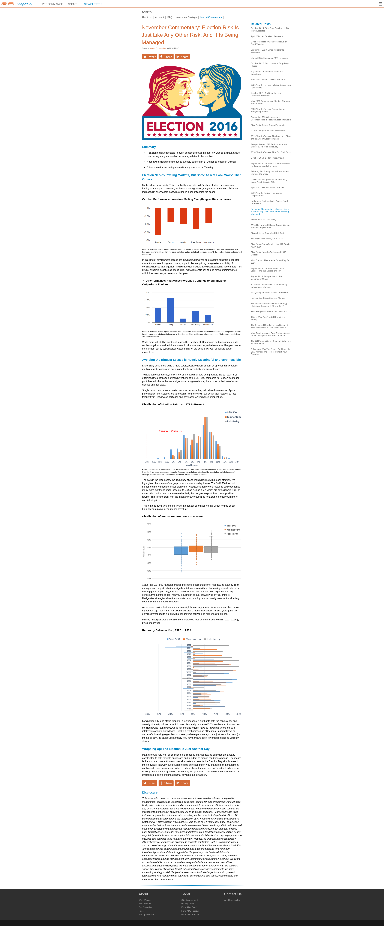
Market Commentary (211, 17)
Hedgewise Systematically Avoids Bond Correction (269, 202)
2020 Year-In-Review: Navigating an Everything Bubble (268, 110)
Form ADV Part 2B (190, 914)
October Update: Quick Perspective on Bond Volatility (269, 43)
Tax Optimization (146, 914)
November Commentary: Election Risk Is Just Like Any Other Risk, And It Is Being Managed (190, 35)
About (143, 894)
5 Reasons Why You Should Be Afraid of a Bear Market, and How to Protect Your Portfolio (271, 352)
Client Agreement (189, 900)
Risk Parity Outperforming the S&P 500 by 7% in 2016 (271, 245)
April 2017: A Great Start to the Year (268, 187)
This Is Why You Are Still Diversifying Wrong (268, 318)
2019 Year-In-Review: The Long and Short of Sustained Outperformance (271, 137)
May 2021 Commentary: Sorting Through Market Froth (270, 102)
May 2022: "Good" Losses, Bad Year (268, 79)
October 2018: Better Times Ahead (267, 158)
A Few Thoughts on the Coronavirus (268, 130)
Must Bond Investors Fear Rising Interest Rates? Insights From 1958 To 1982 (270, 334)
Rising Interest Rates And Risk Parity (268, 233)
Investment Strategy (186, 17)
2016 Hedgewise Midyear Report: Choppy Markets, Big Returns (271, 226)
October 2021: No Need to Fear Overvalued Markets (266, 94)
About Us (147, 17)
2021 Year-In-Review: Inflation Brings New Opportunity (271, 86)
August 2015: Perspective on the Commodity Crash (266, 277)
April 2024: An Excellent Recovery (267, 36)
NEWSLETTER (93, 4)
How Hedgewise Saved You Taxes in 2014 (271, 311)
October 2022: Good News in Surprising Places (270, 64)
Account (159, 17)
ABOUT (72, 4)
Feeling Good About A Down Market (268, 298)
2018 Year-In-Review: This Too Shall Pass (271, 152)
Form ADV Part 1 (189, 907)
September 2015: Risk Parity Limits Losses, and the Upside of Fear (267, 269)
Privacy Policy (187, 904)
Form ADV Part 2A (190, 911)
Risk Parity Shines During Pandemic (268, 125)
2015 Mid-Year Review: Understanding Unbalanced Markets (269, 285)
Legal (185, 894)
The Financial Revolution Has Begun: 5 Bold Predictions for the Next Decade (269, 326)
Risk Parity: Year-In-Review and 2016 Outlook (268, 253)
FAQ (169, 17)
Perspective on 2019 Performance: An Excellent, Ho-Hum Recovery (269, 145)
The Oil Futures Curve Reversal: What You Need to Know (271, 342)
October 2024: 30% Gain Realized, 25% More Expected (270, 29)
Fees (141, 911)
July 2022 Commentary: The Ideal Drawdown (267, 72)
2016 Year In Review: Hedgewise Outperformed (266, 194)
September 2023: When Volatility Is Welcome (267, 51)
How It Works (145, 904)
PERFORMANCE (52, 4)
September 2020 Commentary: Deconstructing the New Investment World (271, 118)
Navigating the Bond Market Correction (269, 292)
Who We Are (145, 900)
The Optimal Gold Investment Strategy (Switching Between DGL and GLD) (269, 304)
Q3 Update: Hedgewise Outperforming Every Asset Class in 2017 (269, 180)
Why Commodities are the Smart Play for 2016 (270, 261)
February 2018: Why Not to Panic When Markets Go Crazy (270, 172)
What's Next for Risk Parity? (264, 219)
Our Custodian (146, 907)
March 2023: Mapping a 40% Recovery (269, 58)
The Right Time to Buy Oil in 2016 (267, 238)
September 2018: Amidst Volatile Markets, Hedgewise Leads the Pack (270, 164)
